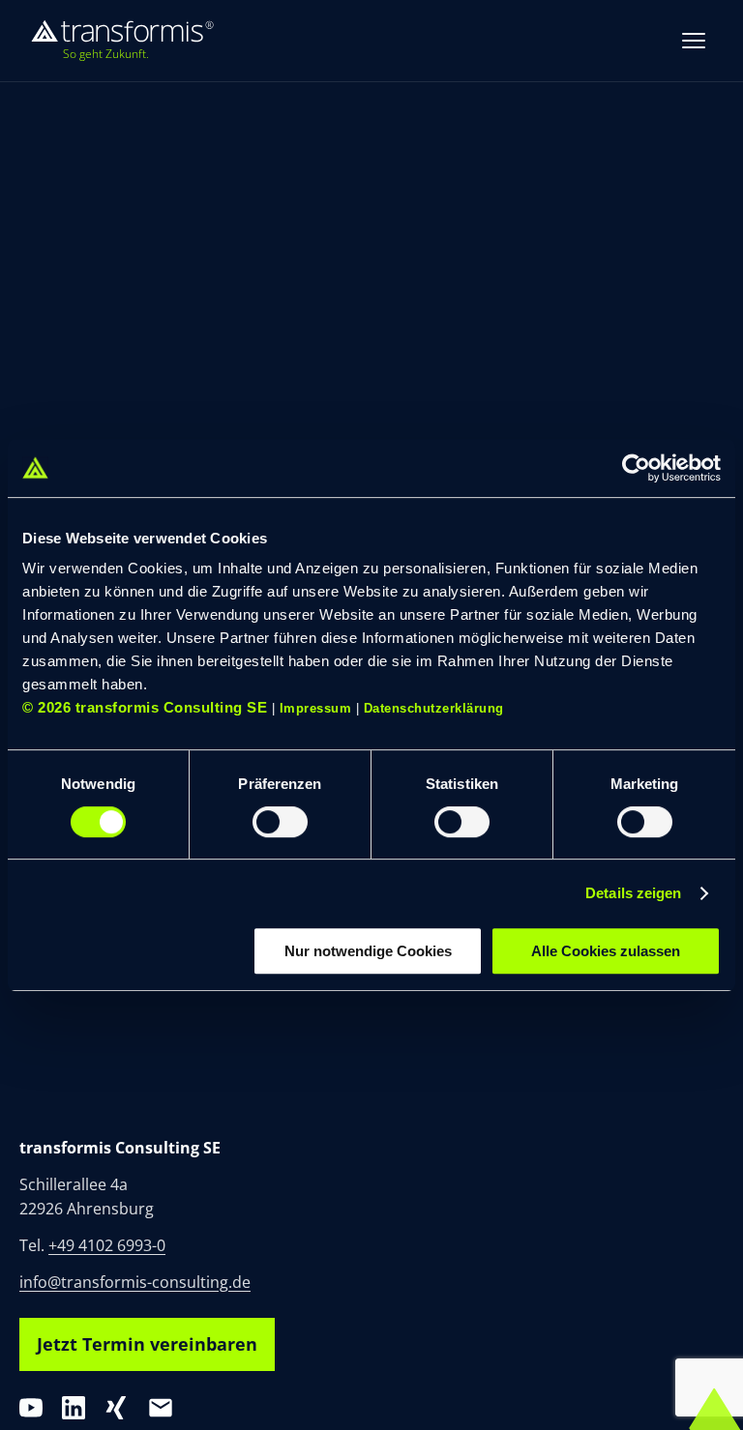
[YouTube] (31, 1407)
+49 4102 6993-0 (106, 1245)
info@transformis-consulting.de (135, 1282)
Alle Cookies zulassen (605, 951)
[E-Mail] (160, 1407)
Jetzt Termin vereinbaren (147, 1344)
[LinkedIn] (73, 1407)
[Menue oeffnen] (693, 40)
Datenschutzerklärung (434, 708)
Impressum (316, 708)
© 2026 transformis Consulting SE (144, 707)
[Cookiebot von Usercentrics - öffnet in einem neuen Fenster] (636, 467)
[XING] (116, 1407)
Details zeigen (633, 893)
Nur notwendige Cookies (368, 951)
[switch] (280, 821)
